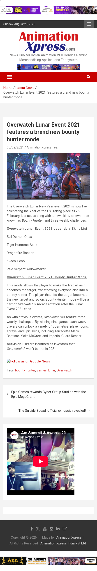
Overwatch (64, 370)
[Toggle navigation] (9, 77)
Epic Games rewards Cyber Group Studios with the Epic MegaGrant (48, 394)
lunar (51, 370)
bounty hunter (25, 370)
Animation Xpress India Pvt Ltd (63, 543)
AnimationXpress (69, 537)
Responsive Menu (89, 24)
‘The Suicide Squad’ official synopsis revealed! (52, 411)
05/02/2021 (15, 147)
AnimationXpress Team (43, 147)
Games (42, 370)
